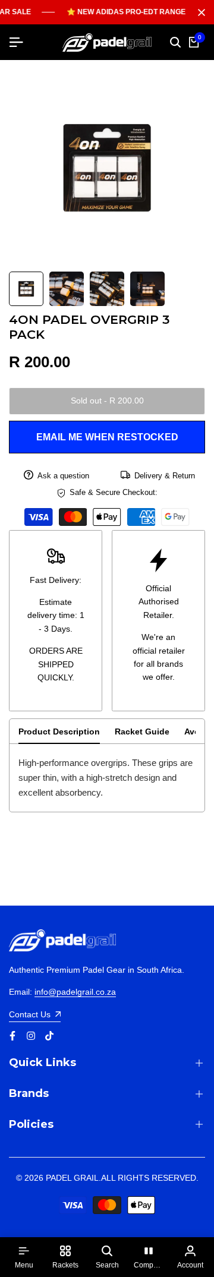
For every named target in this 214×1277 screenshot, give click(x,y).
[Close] (199, 12)
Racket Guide (142, 731)
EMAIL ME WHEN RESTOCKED (107, 437)
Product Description (59, 731)
